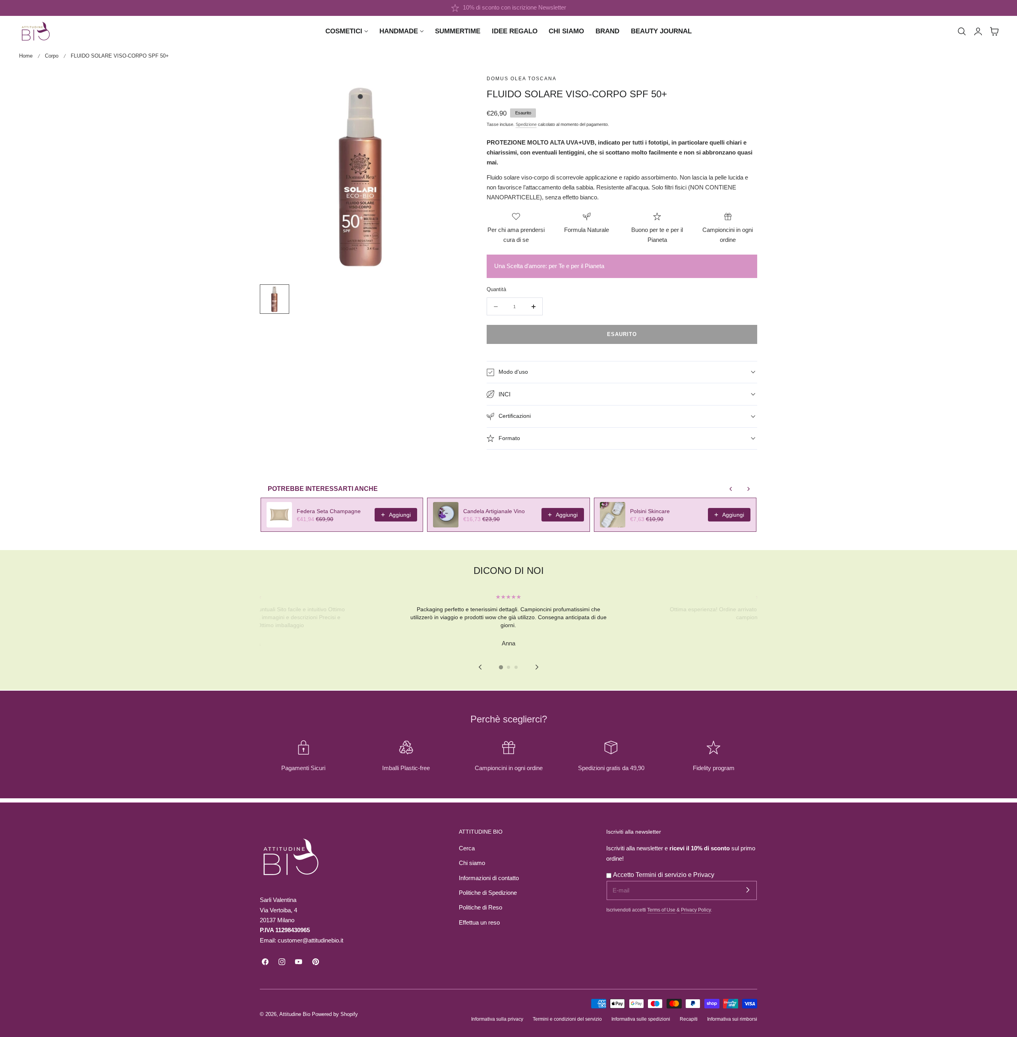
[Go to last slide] (480, 667)
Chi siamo (472, 863)
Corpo (51, 56)
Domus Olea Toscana (522, 78)
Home (26, 56)
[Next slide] (536, 667)
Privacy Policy (696, 909)
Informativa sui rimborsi (732, 1019)
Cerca (467, 848)
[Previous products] (731, 488)
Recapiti (689, 1019)
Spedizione (526, 124)
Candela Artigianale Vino (494, 511)
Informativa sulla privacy (497, 1019)
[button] (962, 31)
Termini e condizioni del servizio (567, 1019)
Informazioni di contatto (489, 878)
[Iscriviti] (747, 890)
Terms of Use (662, 909)
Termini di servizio (662, 874)
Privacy (703, 874)
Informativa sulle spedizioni (640, 1019)
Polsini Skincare (650, 511)
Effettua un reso (479, 922)
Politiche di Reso (480, 907)
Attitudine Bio (294, 1014)
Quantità (496, 289)
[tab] (501, 667)
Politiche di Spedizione (488, 893)
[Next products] (748, 488)
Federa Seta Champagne (329, 511)
